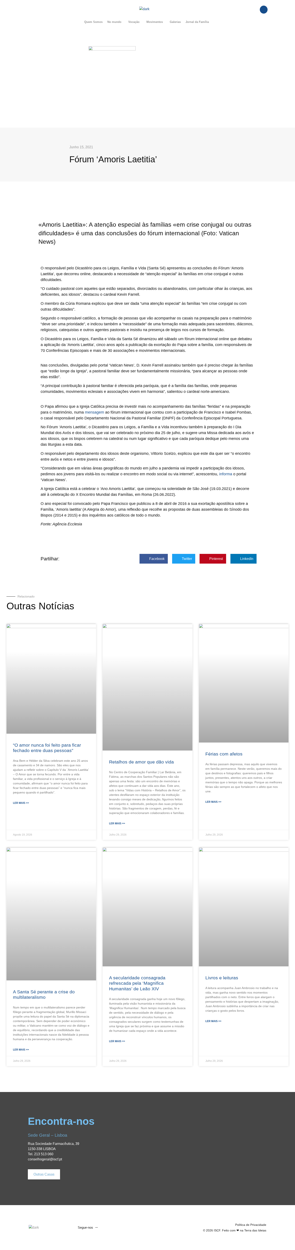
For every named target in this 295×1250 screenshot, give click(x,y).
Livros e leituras (221, 977)
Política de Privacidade (250, 1224)
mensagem (94, 412)
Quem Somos (93, 22)
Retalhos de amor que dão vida (141, 761)
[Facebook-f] (105, 1227)
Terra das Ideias (255, 1230)
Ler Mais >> (21, 802)
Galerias (175, 22)
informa (225, 474)
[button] (115, 21)
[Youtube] (113, 1227)
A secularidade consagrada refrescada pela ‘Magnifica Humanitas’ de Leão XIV (137, 983)
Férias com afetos (224, 753)
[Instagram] (122, 1227)
